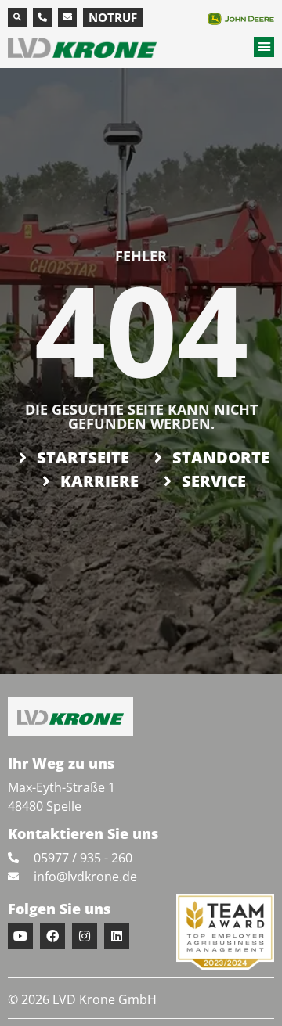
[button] (17, 17)
